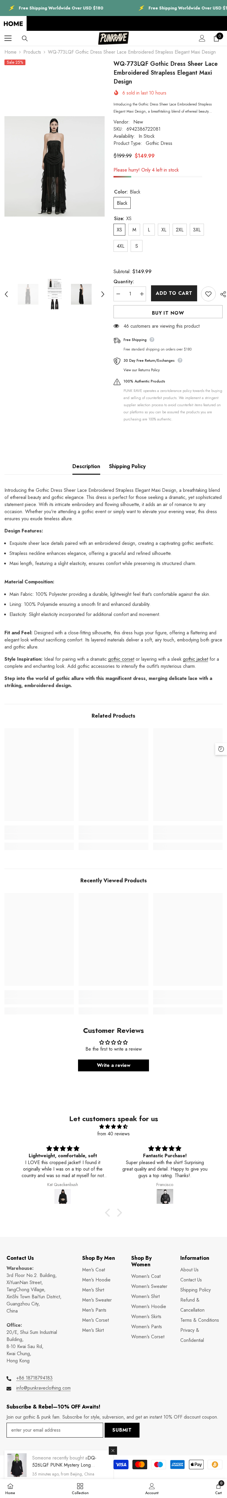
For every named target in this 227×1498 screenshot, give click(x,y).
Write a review (113, 1065)
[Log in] (202, 38)
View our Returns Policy (142, 370)
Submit (122, 1430)
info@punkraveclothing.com (43, 1388)
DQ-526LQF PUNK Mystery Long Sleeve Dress (64, 1464)
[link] (39, 837)
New (138, 122)
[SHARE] (221, 294)
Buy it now (168, 313)
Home (10, 52)
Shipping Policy (127, 466)
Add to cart (173, 293)
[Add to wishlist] (208, 294)
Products (32, 52)
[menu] (8, 38)
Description (86, 466)
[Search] (24, 38)
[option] (54, 166)
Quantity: (124, 281)
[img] (113, 1126)
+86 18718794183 (34, 1377)
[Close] (113, 1450)
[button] (6, 294)
